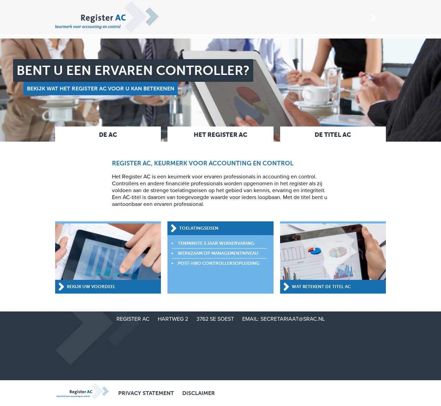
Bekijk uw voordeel (91, 286)
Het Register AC (220, 135)
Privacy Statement (146, 393)
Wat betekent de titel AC (321, 286)
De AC (108, 135)
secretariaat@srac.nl (292, 319)
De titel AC (333, 135)
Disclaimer (198, 393)
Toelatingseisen (198, 228)
